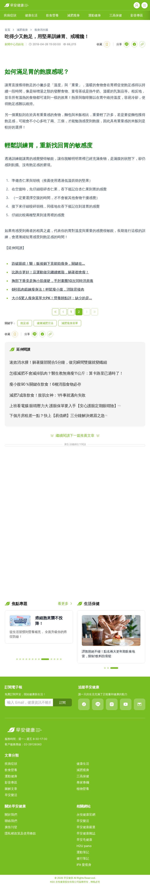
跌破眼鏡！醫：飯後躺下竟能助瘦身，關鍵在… (48, 263)
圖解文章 (11, 789)
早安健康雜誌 (86, 833)
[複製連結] (142, 44)
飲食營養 (52, 15)
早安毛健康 (84, 840)
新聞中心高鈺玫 (14, 44)
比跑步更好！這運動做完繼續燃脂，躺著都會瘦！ (50, 272)
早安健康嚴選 (86, 827)
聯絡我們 (11, 821)
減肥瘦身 (73, 15)
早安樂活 (11, 795)
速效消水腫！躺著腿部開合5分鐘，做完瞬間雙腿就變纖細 (58, 362)
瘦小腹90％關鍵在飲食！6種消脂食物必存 (45, 384)
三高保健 (115, 15)
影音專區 (136, 15)
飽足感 (25, 323)
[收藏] (107, 44)
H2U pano (84, 846)
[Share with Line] (126, 44)
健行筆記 (83, 858)
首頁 (7, 29)
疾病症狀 (10, 15)
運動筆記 (83, 852)
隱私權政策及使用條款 (20, 833)
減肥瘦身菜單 (70, 323)
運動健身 (94, 15)
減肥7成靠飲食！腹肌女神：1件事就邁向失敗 (47, 395)
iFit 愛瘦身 (84, 865)
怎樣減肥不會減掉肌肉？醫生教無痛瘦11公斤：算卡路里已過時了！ (66, 373)
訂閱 (62, 702)
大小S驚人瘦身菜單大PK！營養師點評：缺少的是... (52, 298)
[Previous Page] (63, 311)
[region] (39, 632)
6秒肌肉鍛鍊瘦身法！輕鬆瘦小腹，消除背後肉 (48, 289)
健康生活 (31, 15)
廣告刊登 (11, 827)
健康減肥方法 (45, 323)
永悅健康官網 (86, 814)
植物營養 (83, 789)
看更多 (63, 603)
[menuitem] (10, 15)
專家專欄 (83, 782)
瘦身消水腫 (41, 29)
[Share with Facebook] (134, 44)
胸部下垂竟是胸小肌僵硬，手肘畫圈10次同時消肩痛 (52, 281)
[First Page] (55, 311)
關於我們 (11, 814)
